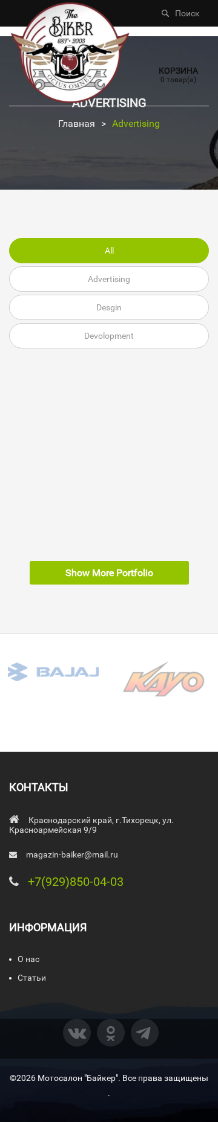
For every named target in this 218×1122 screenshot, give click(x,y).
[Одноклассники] (111, 1033)
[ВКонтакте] (77, 1033)
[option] (54, 671)
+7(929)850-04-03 (76, 881)
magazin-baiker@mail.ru (72, 854)
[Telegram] (145, 1033)
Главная (76, 123)
